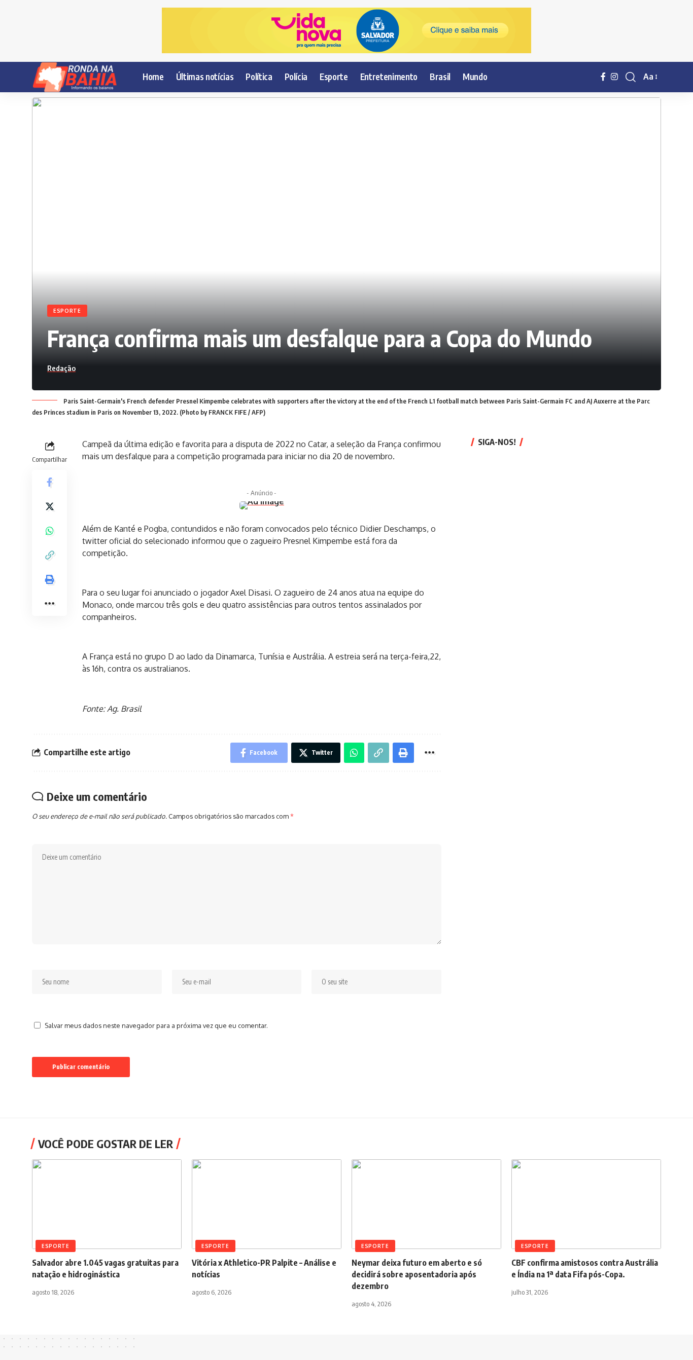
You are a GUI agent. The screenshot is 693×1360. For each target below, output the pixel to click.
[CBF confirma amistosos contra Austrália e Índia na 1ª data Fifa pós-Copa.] (586, 1204)
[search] (631, 77)
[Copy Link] (50, 554)
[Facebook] (603, 77)
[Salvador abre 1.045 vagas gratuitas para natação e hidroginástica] (107, 1204)
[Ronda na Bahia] (79, 77)
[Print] (50, 579)
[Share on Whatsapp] (50, 530)
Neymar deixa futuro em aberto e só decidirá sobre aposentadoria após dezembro (417, 1274)
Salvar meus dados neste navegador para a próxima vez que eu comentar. (156, 1025)
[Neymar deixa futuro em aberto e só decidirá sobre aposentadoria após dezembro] (426, 1204)
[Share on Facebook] (50, 481)
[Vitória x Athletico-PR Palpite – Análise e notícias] (266, 1204)
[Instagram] (614, 77)
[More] (50, 603)
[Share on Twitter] (50, 506)
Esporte (67, 311)
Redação (61, 368)
